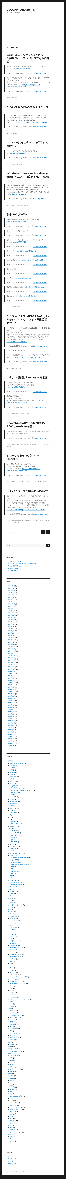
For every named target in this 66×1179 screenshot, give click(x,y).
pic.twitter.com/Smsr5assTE (16, 87)
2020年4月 (11, 660)
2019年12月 (11, 669)
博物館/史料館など (15, 1109)
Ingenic (12, 781)
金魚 (11, 1118)
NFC (11, 1058)
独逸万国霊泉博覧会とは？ (16, 566)
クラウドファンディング (15, 905)
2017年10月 (11, 723)
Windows (25, 205)
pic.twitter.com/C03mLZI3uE (17, 471)
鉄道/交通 (12, 1121)
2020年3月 (11, 662)
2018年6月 (11, 709)
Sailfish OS (14, 866)
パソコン (10, 986)
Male (11, 1004)
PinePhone (13, 945)
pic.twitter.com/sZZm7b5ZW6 (29, 357)
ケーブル (12, 1087)
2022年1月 (11, 613)
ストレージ (11, 936)
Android (17, 444)
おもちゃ (10, 898)
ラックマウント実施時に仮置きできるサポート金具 (23, 563)
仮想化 (10, 1008)
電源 (28, 413)
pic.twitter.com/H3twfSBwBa (28, 296)
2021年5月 (11, 631)
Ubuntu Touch (16, 871)
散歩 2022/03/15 (13, 570)
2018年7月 (11, 707)
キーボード (32, 520)
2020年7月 (11, 653)
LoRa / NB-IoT (14, 1055)
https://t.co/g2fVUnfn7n (31, 85)
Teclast (12, 1006)
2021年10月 (11, 619)
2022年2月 (11, 610)
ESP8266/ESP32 (15, 824)
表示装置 (20, 164)
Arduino (12, 822)
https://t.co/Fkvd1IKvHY (21, 69)
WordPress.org (12, 1163)
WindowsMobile (15, 887)
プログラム (11, 992)
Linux (24, 444)
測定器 (22, 413)
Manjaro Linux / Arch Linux (20, 857)
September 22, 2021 (40, 438)
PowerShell (13, 997)
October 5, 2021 (38, 199)
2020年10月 (11, 646)
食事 (11, 1123)
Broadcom (18, 481)
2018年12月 (11, 696)
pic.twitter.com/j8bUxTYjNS (16, 153)
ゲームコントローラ (15, 1015)
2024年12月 (11, 588)
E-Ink (12, 1078)
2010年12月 (11, 745)
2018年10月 (11, 700)
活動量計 (12, 1040)
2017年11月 (11, 721)
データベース (13, 920)
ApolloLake (15, 786)
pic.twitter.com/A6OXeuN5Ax (17, 341)
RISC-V (12, 806)
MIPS (11, 799)
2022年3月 (11, 608)
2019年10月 (11, 673)
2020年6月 (11, 655)
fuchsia (12, 851)
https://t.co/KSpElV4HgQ (15, 510)
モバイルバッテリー (15, 1132)
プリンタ (12, 1035)
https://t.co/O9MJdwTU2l (31, 468)
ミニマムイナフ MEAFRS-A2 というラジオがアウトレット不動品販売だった (28, 320)
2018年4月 (11, 714)
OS (21, 205)
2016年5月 (11, 743)
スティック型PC (12, 927)
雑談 (16, 97)
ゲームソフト (13, 1103)
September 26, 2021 (40, 362)
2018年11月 (11, 698)
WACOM (12, 1071)
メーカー (10, 1001)
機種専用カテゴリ (13, 1049)
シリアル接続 (13, 1033)
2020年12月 (11, 642)
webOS (13, 873)
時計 (9, 1042)
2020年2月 (11, 664)
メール (12, 923)
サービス (10, 911)
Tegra (11, 815)
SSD (11, 938)
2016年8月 (11, 736)
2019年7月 (11, 680)
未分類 (10, 1046)
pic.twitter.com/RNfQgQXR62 (17, 242)
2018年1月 (11, 718)
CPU (19, 205)
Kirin (11, 795)
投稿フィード (12, 1159)
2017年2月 (11, 732)
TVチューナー (14, 1028)
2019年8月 (11, 678)
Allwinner (13, 765)
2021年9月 (11, 622)
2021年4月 (11, 633)
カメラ (10, 900)
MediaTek (13, 797)
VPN (11, 968)
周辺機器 (10, 1022)
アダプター (17, 413)
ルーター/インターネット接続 (18, 977)
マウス (11, 522)
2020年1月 (11, 667)
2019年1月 (11, 694)
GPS (11, 1026)
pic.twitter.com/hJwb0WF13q (34, 287)
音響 (9, 1134)
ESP (11, 779)
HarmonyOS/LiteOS (16, 853)
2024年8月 (11, 592)
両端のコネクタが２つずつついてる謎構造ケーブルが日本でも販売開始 (28, 58)
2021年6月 (11, 628)
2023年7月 (11, 599)
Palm (11, 875)
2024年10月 (11, 590)
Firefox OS (13, 848)
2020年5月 (11, 658)
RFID (11, 1060)
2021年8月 (11, 624)
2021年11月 (11, 617)
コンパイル (13, 1105)
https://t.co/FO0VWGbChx (16, 387)
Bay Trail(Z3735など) (17, 788)
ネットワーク (12, 959)
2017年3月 (11, 730)
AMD (16, 205)
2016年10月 (11, 734)
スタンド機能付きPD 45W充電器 (27, 377)
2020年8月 (11, 651)
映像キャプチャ (14, 1037)
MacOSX (14, 842)
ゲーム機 (10, 907)
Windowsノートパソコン (17, 983)
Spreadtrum (13, 813)
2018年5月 (11, 712)
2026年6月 (11, 586)
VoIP (11, 965)
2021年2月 (11, 637)
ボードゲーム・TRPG (16, 1107)
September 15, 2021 (40, 391)
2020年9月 (11, 649)
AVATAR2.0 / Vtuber (16, 1096)
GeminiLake (15, 792)
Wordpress (13, 916)
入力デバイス (16, 522)
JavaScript (13, 995)
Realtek (12, 804)
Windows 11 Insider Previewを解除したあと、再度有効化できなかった (28, 177)
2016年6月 (11, 741)
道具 (25, 413)
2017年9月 (11, 725)
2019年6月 (11, 682)
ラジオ (16, 368)
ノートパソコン (12, 979)
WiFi (11, 970)
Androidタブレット (15, 954)
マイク (12, 1141)
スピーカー (13, 1139)
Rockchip (34, 444)
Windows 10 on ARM (16, 947)
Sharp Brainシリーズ (16, 1051)
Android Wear (15, 835)
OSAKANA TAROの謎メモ (21, 9)
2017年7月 (11, 727)
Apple (11, 774)
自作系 (12, 990)
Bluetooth (13, 1024)
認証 (11, 925)
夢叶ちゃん (13, 1112)
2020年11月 (11, 644)
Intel (11, 783)
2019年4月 (11, 687)
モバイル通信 (13, 974)
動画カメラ (13, 902)
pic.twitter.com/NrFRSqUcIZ (26, 251)
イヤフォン (13, 1136)
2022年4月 (11, 606)
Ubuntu (13, 869)
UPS (11, 1031)
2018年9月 (11, 703)
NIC (11, 963)
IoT (9, 819)
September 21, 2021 (40, 407)
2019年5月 (11, 685)
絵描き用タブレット (14, 1069)
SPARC (12, 810)
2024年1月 (11, 597)
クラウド (12, 918)
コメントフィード (13, 1161)
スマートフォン (12, 941)
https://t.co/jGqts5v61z (20, 194)
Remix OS (14, 837)
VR (11, 1082)
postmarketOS (16, 862)
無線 (20, 368)
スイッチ (12, 972)
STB (38, 444)
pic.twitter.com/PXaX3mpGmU (22, 278)
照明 (11, 1091)
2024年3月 (11, 595)
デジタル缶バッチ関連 (14, 561)
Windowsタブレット (16, 956)
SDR (11, 1062)
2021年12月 (11, 615)
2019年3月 (11, 689)
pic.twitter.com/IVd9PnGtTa (35, 510)
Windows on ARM (17, 882)
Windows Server (16, 884)
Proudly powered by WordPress (28, 1172)
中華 (11, 988)
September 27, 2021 (40, 73)
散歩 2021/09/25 (17, 214)
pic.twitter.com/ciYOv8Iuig (16, 222)
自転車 (10, 1073)
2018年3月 (11, 716)
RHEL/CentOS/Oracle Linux (20, 864)
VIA (11, 817)
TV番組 (12, 1100)
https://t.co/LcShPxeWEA (20, 122)
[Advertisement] (33, 32)
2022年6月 (11, 604)
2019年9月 (11, 676)
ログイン (10, 1156)
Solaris (12, 878)
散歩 (16, 306)
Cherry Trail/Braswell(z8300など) (21, 790)
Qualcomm (13, 801)
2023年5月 (11, 601)
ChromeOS (13, 846)
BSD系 (12, 844)
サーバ (10, 909)
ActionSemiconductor (17, 763)
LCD (16, 164)
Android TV (15, 833)
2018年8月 (11, 705)
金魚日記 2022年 (13, 568)
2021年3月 (11, 635)
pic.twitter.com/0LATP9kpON (32, 260)
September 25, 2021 (40, 158)
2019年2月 (11, 691)
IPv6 (11, 961)
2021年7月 (11, 626)
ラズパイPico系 (14, 826)
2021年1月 (11, 640)
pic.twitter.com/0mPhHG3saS (17, 403)
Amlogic (12, 772)
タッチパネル (13, 1017)
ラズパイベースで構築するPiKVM (27, 491)
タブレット (11, 952)
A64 (12, 768)
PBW (11, 1098)
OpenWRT (14, 860)
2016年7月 (11, 739)
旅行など (12, 1116)
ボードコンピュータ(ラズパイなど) (37, 481)
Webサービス (14, 914)
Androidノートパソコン (17, 981)
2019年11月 (11, 671)
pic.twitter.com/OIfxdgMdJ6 (40, 122)
